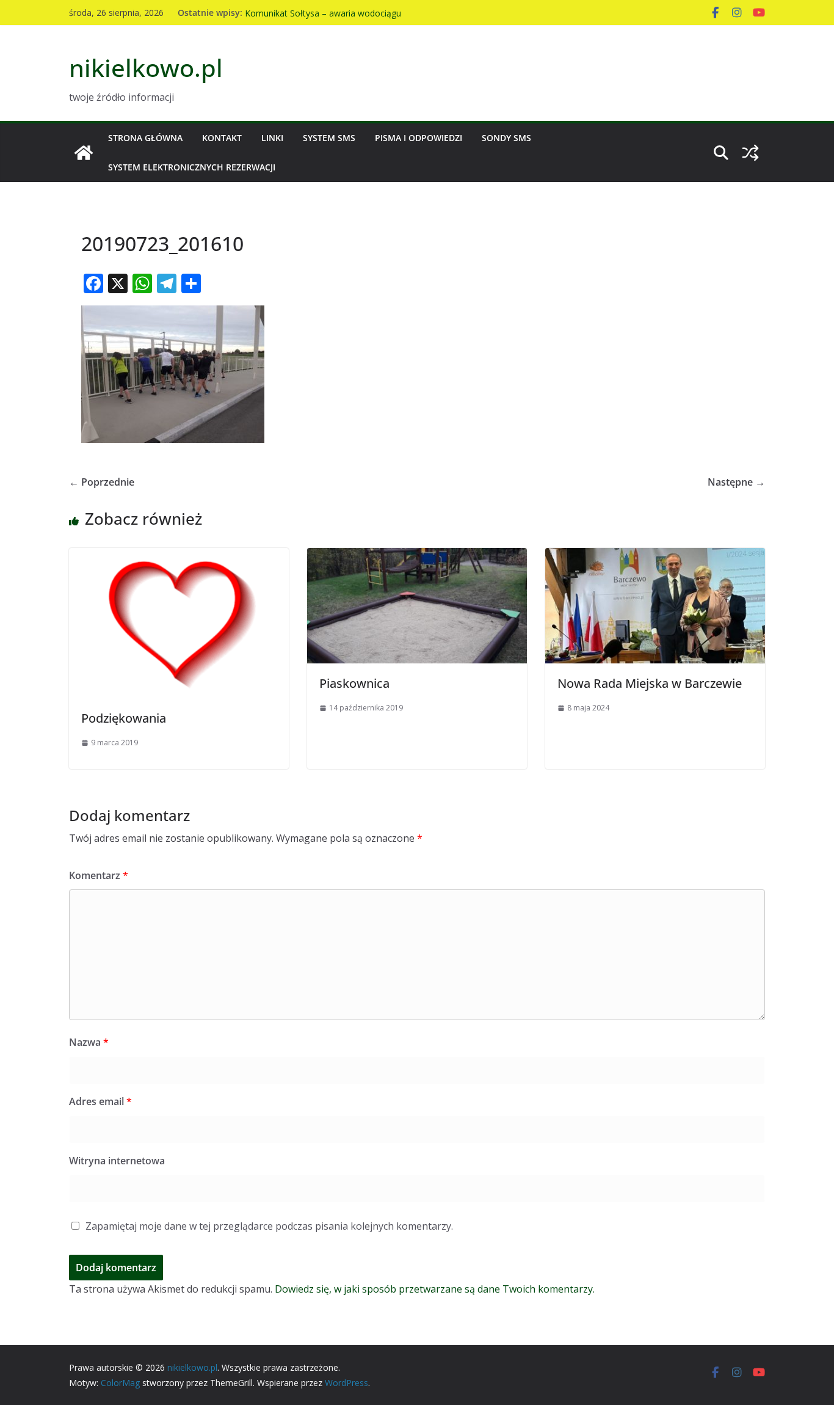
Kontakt (222, 138)
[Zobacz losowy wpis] (750, 152)
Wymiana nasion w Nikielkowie (305, 10)
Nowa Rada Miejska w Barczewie (649, 683)
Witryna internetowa (117, 1160)
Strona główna (145, 138)
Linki (272, 138)
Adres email (100, 1101)
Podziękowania (123, 718)
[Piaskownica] (417, 556)
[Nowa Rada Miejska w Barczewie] (655, 556)
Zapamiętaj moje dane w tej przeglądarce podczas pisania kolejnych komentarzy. (269, 1226)
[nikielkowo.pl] (83, 152)
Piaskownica (354, 683)
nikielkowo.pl (146, 67)
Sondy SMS (506, 138)
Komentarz (98, 875)
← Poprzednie (101, 482)
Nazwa (89, 1042)
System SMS (329, 138)
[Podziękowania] (179, 556)
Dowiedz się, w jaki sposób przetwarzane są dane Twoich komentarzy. (435, 1289)
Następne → (736, 482)
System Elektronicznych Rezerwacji (191, 167)
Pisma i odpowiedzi (418, 138)
